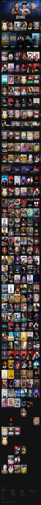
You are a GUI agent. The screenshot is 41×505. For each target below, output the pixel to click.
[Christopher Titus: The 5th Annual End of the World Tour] (5, 250)
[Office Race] (11, 402)
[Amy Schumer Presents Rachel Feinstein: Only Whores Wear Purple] (11, 212)
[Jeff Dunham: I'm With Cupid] (11, 326)
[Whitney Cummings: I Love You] (36, 469)
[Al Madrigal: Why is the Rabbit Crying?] (24, 203)
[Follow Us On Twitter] (32, 491)
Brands (2, 496)
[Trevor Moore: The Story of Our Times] (30, 459)
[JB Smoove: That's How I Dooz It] (30, 317)
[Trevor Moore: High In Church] (24, 459)
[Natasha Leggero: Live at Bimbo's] (36, 383)
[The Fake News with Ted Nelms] (11, 307)
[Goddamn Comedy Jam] (17, 307)
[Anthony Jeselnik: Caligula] (36, 212)
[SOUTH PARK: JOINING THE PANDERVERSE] (11, 431)
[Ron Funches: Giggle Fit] (36, 412)
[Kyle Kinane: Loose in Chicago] (11, 374)
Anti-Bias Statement (22, 495)
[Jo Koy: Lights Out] (36, 336)
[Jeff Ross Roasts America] (30, 326)
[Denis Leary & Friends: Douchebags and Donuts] (24, 288)
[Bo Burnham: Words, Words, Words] (11, 231)
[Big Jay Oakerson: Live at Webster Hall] (36, 222)
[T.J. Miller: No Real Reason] (30, 440)
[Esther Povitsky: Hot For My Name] (30, 298)
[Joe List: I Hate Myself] (11, 345)
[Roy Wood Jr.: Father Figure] (5, 421)
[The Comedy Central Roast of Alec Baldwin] (17, 250)
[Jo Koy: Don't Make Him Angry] (30, 336)
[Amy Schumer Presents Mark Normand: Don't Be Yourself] (5, 212)
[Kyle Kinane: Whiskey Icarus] (17, 374)
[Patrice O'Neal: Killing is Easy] (30, 402)
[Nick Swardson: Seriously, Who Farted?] (24, 393)
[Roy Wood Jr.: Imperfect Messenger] (11, 421)
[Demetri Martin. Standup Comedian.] (17, 288)
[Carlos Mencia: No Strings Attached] (17, 241)
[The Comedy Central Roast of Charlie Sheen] (36, 250)
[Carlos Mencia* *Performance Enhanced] (5, 241)
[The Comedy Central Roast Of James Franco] (17, 260)
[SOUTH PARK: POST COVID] (36, 421)
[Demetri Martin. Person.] (11, 288)
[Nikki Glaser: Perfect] (36, 393)
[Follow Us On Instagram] (36, 491)
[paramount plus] (5, 1)
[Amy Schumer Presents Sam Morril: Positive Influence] (17, 212)
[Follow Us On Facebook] (30, 491)
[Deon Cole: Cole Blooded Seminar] (30, 288)
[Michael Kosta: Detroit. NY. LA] (11, 383)
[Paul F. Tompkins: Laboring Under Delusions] (36, 402)
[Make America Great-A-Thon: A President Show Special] (30, 374)
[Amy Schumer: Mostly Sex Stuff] (24, 212)
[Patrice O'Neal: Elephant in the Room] (24, 402)
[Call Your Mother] (36, 231)
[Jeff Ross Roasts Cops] (36, 326)
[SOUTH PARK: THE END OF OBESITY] (24, 431)
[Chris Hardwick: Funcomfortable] (36, 241)
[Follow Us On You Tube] (34, 491)
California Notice (13, 495)
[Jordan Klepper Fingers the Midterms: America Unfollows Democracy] (17, 355)
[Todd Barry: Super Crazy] (5, 459)
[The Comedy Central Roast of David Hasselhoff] (5, 260)
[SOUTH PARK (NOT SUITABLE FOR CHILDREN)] (17, 431)
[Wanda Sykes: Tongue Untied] (30, 469)
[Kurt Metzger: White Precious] (36, 364)
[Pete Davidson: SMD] (5, 412)
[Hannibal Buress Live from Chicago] (36, 307)
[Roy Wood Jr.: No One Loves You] (17, 421)
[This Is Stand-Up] (30, 450)
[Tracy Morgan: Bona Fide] (17, 459)
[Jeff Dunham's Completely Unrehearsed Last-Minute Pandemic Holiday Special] (17, 326)
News (2, 497)
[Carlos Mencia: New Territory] (11, 241)
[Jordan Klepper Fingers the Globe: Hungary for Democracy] (11, 355)
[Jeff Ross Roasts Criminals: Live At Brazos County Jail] (5, 336)
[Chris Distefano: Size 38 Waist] (30, 241)
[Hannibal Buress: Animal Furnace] (30, 307)
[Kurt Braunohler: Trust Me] (30, 364)
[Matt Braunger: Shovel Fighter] (5, 383)
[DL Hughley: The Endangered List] (11, 279)
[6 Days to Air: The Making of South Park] (5, 203)
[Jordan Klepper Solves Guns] (5, 355)
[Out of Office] (17, 402)
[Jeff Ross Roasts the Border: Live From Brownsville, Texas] (11, 336)
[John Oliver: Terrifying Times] (36, 345)
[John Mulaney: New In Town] (24, 345)
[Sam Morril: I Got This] (30, 431)
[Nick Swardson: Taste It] (30, 393)
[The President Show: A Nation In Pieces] (17, 412)
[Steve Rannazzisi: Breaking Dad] (11, 440)
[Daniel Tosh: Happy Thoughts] (30, 279)
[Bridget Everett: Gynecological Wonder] (17, 231)
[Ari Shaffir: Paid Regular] (5, 222)
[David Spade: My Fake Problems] (5, 288)
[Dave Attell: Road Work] (36, 279)
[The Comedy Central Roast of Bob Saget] (24, 250)
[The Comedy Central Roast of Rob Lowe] (36, 260)
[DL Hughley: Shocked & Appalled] (5, 279)
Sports (2, 495)
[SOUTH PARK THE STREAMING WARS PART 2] (5, 431)
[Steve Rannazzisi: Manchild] (17, 440)
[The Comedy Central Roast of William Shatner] (5, 269)
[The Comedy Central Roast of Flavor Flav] (11, 260)
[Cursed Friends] (36, 269)
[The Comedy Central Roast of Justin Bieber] (24, 260)
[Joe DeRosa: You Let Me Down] (5, 345)
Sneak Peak (3, 498)
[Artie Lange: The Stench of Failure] (11, 222)
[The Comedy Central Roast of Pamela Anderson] (30, 260)
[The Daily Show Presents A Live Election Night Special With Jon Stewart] (17, 279)
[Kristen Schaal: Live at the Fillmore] (17, 364)
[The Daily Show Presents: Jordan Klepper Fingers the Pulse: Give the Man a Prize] (17, 450)
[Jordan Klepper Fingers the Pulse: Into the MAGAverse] (24, 355)
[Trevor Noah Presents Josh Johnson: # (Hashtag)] (36, 459)
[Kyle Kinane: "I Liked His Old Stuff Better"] (5, 374)
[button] (2, 1)
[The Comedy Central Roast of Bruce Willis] (30, 250)
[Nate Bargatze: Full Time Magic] (5, 393)
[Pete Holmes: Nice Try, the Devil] (11, 412)
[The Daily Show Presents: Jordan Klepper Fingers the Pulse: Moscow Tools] (30, 355)
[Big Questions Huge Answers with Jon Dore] (5, 231)
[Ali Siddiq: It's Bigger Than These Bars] (30, 203)
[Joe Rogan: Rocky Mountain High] (17, 345)
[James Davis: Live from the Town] (36, 317)
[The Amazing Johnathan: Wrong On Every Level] (36, 203)
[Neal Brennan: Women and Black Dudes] (17, 393)
